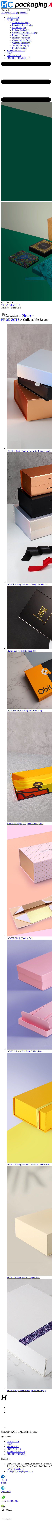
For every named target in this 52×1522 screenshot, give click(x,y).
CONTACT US (14, 55)
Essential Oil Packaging (22, 25)
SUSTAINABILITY (16, 50)
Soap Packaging (19, 27)
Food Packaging (19, 48)
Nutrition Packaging (21, 38)
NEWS (10, 53)
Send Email (4, 1481)
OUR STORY (13, 17)
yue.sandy (6, 1491)
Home (26, 315)
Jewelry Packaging (20, 45)
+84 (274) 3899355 (15, 1469)
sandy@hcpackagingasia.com (14, 12)
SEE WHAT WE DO (10, 305)
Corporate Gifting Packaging (24, 32)
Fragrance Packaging (21, 35)
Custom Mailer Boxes (21, 40)
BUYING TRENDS (18, 58)
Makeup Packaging (20, 30)
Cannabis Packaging (21, 43)
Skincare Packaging (21, 22)
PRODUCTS (13, 20)
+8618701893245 (9, 1501)
